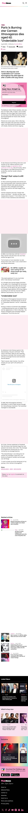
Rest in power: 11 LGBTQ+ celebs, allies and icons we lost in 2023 (19, 635)
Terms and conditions (7, 801)
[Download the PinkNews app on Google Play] (15, 774)
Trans (3, 25)
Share (4, 46)
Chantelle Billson (18, 44)
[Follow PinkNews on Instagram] (15, 810)
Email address (7, 94)
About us (3, 787)
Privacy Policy (18, 105)
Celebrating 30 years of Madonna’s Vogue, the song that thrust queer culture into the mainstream (19, 647)
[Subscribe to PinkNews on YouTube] (12, 810)
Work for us (4, 798)
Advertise (4, 795)
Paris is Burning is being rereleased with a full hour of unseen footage (18, 656)
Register (14, 102)
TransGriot (23, 254)
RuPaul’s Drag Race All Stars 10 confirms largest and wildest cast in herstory (18, 523)
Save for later (12, 46)
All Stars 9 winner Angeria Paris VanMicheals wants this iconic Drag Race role (21, 533)
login (7, 474)
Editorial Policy (5, 790)
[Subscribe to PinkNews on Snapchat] (19, 810)
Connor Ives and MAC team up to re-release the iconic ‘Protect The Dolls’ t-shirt (9, 728)
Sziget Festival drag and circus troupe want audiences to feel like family (9, 758)
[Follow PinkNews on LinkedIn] (22, 810)
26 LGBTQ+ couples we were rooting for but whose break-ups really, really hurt (19, 270)
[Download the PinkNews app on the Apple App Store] (5, 774)
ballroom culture (5, 468)
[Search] (23, 3)
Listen (4, 49)
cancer (11, 468)
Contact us (4, 792)
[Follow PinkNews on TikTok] (9, 810)
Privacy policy (5, 803)
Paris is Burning (17, 468)
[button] (14, 243)
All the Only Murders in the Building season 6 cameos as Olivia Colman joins (9, 698)
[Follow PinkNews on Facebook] (6, 810)
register (13, 474)
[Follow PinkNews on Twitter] (2, 810)
